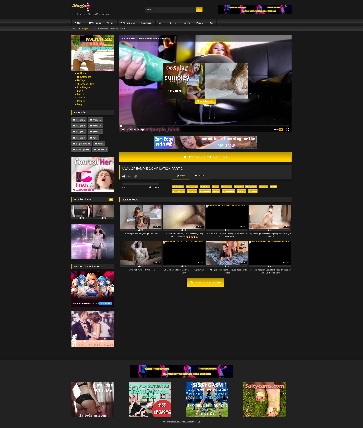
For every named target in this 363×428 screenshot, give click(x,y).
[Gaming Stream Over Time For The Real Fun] (205, 148)
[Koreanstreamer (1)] (226, 81)
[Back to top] (354, 419)
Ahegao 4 (97, 126)
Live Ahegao (146, 23)
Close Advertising (205, 101)
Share (201, 175)
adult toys (193, 186)
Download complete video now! (207, 157)
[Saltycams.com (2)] (264, 416)
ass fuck (227, 186)
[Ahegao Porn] (85, 7)
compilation (179, 191)
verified (254, 191)
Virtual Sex (102, 150)
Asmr (95, 138)
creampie (206, 191)
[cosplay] (184, 81)
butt (274, 186)
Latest (161, 23)
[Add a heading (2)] (92, 70)
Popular (199, 23)
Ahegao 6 (97, 132)
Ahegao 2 (97, 120)
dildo (217, 191)
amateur (206, 186)
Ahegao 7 (80, 138)
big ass (240, 186)
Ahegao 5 (80, 132)
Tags (112, 23)
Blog (211, 23)
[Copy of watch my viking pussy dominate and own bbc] (255, 13)
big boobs (252, 186)
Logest (173, 23)
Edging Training (83, 144)
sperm (242, 191)
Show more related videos (205, 282)
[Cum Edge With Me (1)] (92, 416)
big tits (265, 186)
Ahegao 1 (80, 120)
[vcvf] (92, 191)
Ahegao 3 (85, 29)
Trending (186, 23)
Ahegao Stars (129, 23)
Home (80, 23)
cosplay (193, 191)
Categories (96, 23)
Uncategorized (82, 150)
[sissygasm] (207, 416)
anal (217, 186)
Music (100, 144)
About (182, 175)
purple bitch (229, 191)
